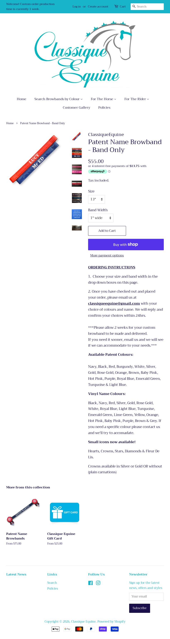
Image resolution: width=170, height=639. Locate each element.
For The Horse (102, 99)
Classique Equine (83, 621)
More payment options (107, 255)
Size (91, 191)
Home (21, 99)
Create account (98, 6)
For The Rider (135, 99)
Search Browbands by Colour (57, 99)
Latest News (16, 574)
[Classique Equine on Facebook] (90, 583)
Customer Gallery (76, 107)
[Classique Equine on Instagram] (98, 583)
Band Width (98, 210)
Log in (77, 6)
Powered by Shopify (111, 621)
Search (52, 582)
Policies (104, 107)
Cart (123, 6)
